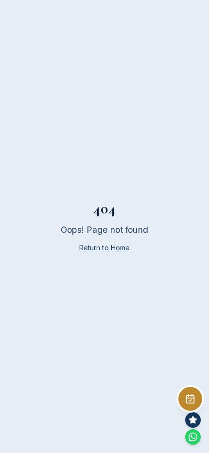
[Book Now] (190, 399)
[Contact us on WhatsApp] (193, 437)
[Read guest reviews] (193, 420)
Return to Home (104, 248)
